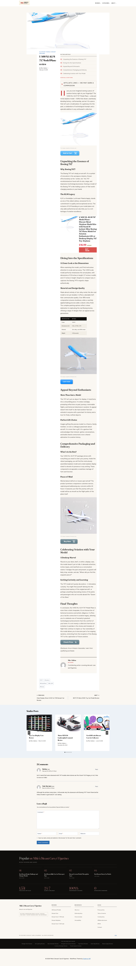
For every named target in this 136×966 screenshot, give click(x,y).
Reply (96, 769)
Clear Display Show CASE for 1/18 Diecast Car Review (50, 698)
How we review (78, 917)
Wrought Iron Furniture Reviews (68, 943)
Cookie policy (101, 917)
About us (77, 910)
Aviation (47, 680)
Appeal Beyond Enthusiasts (71, 66)
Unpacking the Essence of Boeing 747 (74, 59)
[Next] (107, 733)
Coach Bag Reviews (95, 943)
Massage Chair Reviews (27, 943)
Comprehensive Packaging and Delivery (75, 70)
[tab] (64, 752)
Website (82, 833)
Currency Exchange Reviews (61, 945)
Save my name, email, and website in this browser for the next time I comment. (59, 838)
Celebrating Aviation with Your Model (74, 73)
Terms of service (102, 913)
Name (39, 833)
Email (61, 833)
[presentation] (39, 723)
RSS (116, 935)
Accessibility (78, 920)
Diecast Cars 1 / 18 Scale (58, 917)
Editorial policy (78, 913)
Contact (100, 927)
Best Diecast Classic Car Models (102, 874)
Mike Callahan (44, 68)
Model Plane (43, 683)
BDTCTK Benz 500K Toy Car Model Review (86, 697)
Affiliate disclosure (102, 920)
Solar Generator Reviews (53, 943)
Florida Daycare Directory (75, 945)
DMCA (99, 923)
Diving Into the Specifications (72, 63)
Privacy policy (101, 910)
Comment (40, 812)
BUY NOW (87, 250)
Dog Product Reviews (83, 943)
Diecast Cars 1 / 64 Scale (58, 923)
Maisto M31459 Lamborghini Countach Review (65, 737)
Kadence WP (87, 958)
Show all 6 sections (66, 77)
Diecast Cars (55, 913)
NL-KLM (50, 683)
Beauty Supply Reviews (107, 943)
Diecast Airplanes (56, 920)
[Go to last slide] (29, 733)
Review (42, 686)
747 (41, 680)
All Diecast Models (44, 51)
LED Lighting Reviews (40, 943)
